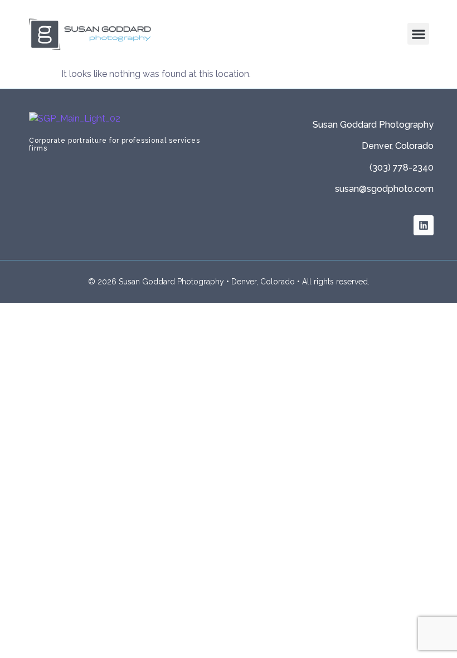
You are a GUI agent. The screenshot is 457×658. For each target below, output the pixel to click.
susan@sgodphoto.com (384, 188)
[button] (418, 34)
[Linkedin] (424, 225)
